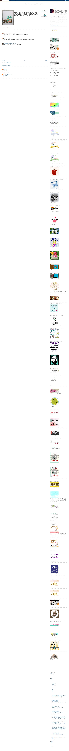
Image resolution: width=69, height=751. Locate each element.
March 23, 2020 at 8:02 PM (10, 38)
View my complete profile (54, 25)
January (53, 739)
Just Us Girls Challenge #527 (55, 711)
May (52, 690)
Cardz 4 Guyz (4, 69)
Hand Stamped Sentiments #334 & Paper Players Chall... (59, 719)
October (53, 684)
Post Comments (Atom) (8, 62)
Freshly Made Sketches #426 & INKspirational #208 (58, 718)
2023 (52, 677)
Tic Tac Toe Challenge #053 (55, 733)
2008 (52, 746)
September (53, 685)
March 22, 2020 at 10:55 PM (12, 33)
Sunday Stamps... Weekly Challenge (7, 74)
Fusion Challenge (54, 694)
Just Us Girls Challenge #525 (55, 732)
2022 (52, 678)
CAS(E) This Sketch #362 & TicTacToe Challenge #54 (59, 727)
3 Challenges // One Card (55, 700)
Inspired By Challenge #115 (55, 713)
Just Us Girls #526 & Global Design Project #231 (58, 721)
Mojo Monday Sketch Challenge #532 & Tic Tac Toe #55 (59, 717)
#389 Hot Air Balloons (5, 70)
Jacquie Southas (6, 33)
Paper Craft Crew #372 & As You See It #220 (57, 734)
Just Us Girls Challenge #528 (55, 701)
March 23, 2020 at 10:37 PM (12, 43)
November (53, 683)
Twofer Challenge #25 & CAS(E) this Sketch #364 (58, 705)
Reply (5, 35)
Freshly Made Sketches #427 (55, 706)
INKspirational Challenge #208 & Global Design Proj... (59, 729)
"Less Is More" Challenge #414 (56, 724)
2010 (52, 743)
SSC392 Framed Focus (5, 75)
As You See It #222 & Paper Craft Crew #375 (57, 697)
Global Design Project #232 (55, 708)
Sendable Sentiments (34, 4)
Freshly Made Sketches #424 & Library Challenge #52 (59, 735)
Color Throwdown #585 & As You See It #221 (57, 707)
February (53, 738)
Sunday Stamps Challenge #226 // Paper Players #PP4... (59, 710)
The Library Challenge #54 (55, 722)
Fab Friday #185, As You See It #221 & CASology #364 (59, 702)
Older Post (46, 60)
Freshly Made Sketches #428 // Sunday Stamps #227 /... (59, 695)
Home (24, 60)
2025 (52, 674)
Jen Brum (5, 38)
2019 (52, 741)
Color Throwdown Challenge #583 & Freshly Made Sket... (59, 728)
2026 (52, 673)
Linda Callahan (6, 43)
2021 (52, 679)
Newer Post (3, 60)
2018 (52, 742)
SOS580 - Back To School (6, 72)
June (52, 689)
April (52, 691)
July (52, 688)
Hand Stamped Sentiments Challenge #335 (57, 696)
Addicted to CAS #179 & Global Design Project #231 (58, 723)
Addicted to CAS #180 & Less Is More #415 (57, 712)
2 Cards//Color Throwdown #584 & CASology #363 (58, 716)
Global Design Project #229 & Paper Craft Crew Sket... (58, 737)
